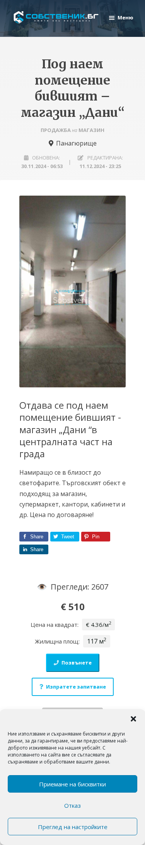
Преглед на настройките (72, 827)
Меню (125, 17)
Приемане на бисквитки (72, 784)
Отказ (72, 805)
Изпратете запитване (76, 686)
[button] (133, 719)
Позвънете (76, 662)
